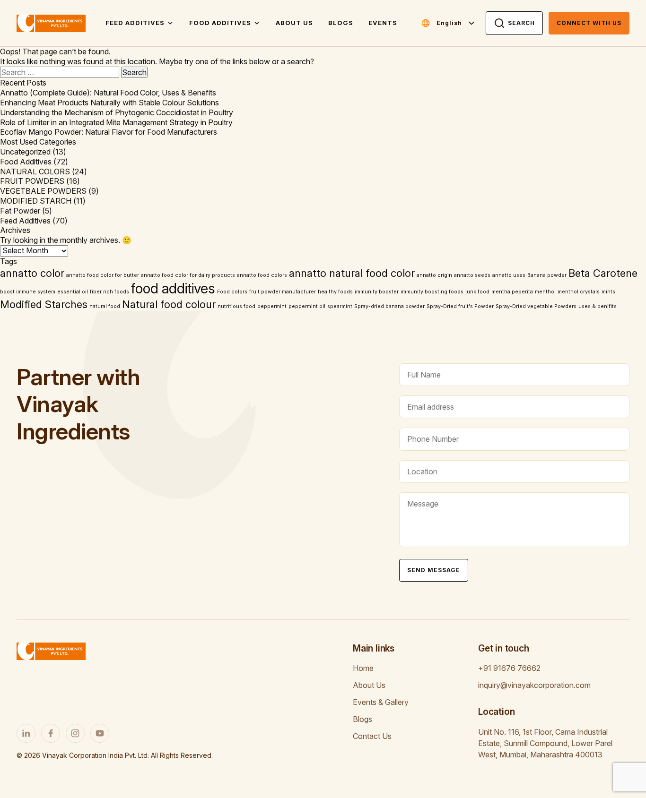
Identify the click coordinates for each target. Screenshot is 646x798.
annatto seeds (472, 275)
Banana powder (547, 275)
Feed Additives (135, 22)
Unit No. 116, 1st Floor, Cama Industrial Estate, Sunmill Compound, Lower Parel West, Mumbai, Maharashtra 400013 (545, 743)
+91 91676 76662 (509, 668)
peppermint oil (306, 306)
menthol (545, 292)
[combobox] (456, 23)
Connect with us (589, 22)
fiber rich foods (109, 292)
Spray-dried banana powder (389, 306)
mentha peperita (512, 292)
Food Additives (220, 22)
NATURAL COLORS (35, 171)
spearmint (339, 306)
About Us (294, 22)
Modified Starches (43, 304)
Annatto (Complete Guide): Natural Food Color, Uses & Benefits (108, 92)
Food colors (232, 292)
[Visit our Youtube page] (99, 733)
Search (521, 22)
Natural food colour (169, 304)
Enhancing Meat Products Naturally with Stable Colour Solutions (109, 102)
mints (608, 292)
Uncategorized (25, 151)
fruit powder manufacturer (282, 292)
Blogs (340, 22)
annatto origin (434, 275)
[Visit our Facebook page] (50, 733)
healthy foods (335, 292)
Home (363, 668)
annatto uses (508, 275)
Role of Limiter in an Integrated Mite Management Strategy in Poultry (116, 122)
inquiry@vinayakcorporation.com (534, 685)
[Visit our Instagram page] (75, 733)
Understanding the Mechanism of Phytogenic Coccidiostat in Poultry (116, 112)
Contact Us (372, 736)
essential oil (72, 292)
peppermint (272, 306)
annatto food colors (262, 275)
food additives (173, 288)
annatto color (32, 273)
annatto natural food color (352, 273)
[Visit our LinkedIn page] (26, 733)
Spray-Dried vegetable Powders (536, 306)
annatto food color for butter (102, 275)
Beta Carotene (602, 273)
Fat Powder (20, 210)
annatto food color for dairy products (188, 275)
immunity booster (377, 292)
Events (382, 22)
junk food (477, 292)
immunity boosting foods (432, 292)
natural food (104, 306)
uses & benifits (597, 306)
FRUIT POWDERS (32, 181)
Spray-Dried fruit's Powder (460, 306)
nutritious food (236, 306)
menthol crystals (579, 292)
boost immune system (27, 292)
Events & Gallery (381, 702)
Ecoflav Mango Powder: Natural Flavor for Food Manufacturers (108, 132)
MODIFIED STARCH (35, 201)
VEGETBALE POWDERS (43, 191)
